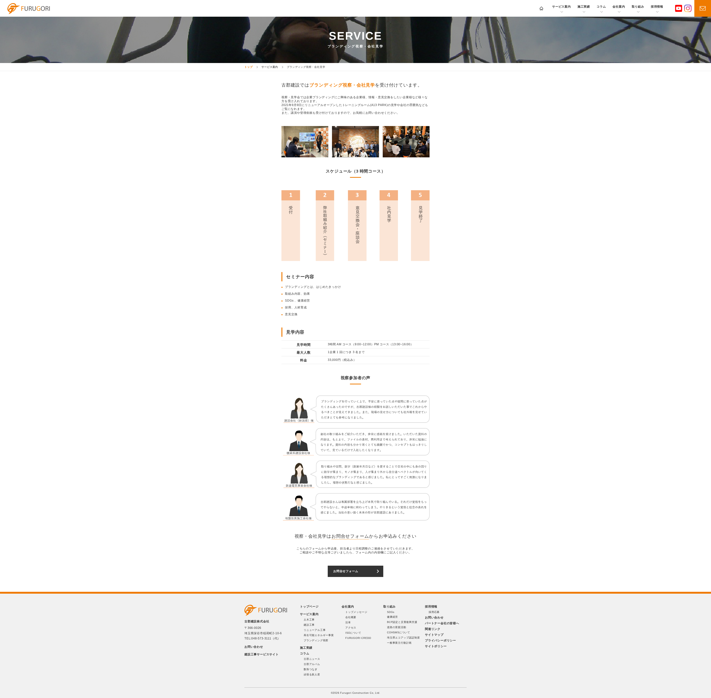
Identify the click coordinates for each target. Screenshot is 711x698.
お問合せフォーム (345, 571)
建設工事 (309, 624)
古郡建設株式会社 (28, 8)
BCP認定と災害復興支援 (402, 622)
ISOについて (353, 632)
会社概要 (350, 617)
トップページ (309, 606)
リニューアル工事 (315, 629)
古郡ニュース (312, 658)
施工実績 (584, 6)
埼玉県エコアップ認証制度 (403, 637)
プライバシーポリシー (440, 640)
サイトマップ (434, 634)
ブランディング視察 (316, 640)
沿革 (348, 622)
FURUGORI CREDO (358, 637)
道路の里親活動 (396, 627)
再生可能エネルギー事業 (319, 635)
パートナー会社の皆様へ (442, 623)
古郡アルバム (312, 664)
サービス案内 (561, 6)
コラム (601, 6)
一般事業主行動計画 (399, 642)
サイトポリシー (436, 646)
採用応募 (434, 612)
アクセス (350, 627)
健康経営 (392, 616)
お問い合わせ (253, 646)
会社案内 (618, 6)
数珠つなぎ (310, 669)
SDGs (390, 612)
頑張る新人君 (312, 674)
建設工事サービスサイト (261, 654)
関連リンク (432, 629)
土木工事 (309, 619)
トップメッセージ (356, 612)
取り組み (638, 6)
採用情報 (657, 6)
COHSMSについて (398, 632)
